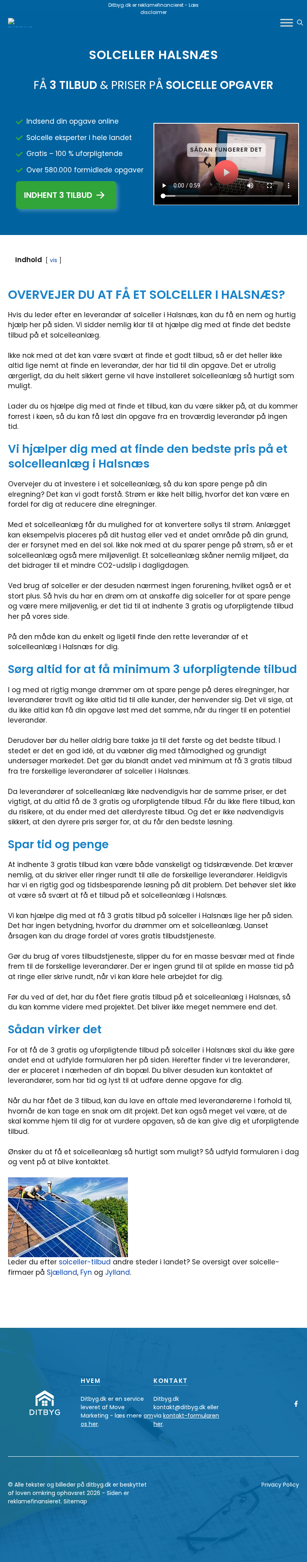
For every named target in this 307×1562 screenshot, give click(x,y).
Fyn (87, 1272)
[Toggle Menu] (286, 22)
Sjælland (62, 1272)
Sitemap (75, 1501)
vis (53, 260)
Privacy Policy (280, 1485)
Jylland (117, 1272)
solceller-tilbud (85, 1262)
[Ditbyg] (21, 23)
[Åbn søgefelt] (300, 23)
